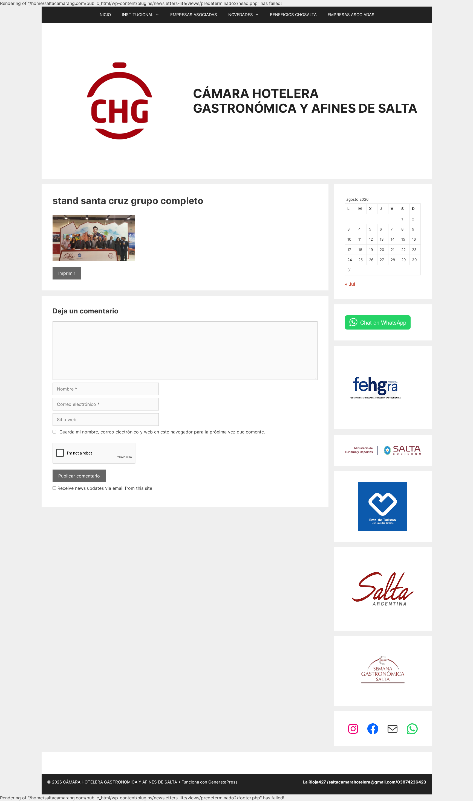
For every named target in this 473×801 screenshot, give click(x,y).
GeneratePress (223, 782)
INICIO (105, 14)
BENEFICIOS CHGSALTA (293, 14)
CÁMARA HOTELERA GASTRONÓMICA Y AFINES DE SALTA (305, 101)
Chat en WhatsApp (383, 322)
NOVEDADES (240, 14)
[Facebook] (372, 728)
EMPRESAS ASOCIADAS (193, 14)
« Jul (350, 284)
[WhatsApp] (412, 728)
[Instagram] (353, 728)
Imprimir (66, 273)
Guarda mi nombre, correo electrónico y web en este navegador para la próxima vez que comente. (162, 432)
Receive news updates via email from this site (104, 488)
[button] (159, 15)
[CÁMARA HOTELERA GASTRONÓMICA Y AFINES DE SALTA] (120, 100)
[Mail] (392, 728)
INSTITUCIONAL (137, 14)
